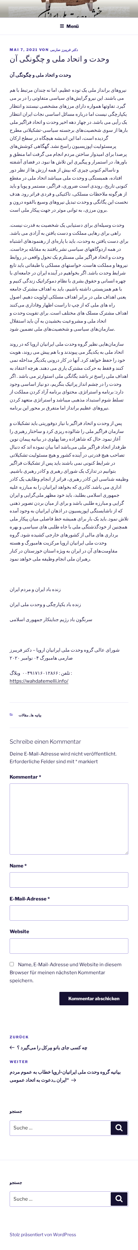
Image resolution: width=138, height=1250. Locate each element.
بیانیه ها (36, 715)
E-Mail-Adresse (30, 899)
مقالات (24, 715)
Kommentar (25, 777)
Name (18, 866)
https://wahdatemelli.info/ (39, 681)
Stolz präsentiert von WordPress (43, 1234)
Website (19, 931)
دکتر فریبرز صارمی (64, 49)
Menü (72, 26)
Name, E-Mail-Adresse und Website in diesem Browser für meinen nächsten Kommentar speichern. (66, 973)
